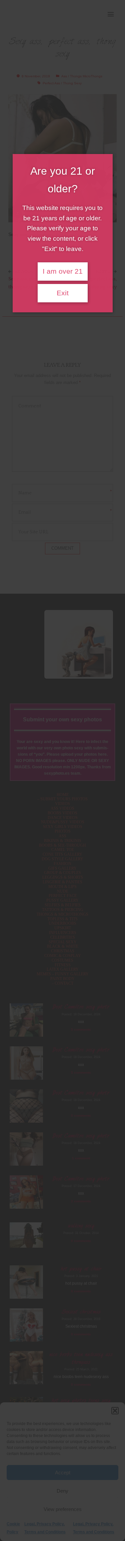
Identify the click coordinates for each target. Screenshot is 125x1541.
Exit (63, 293)
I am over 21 (63, 271)
